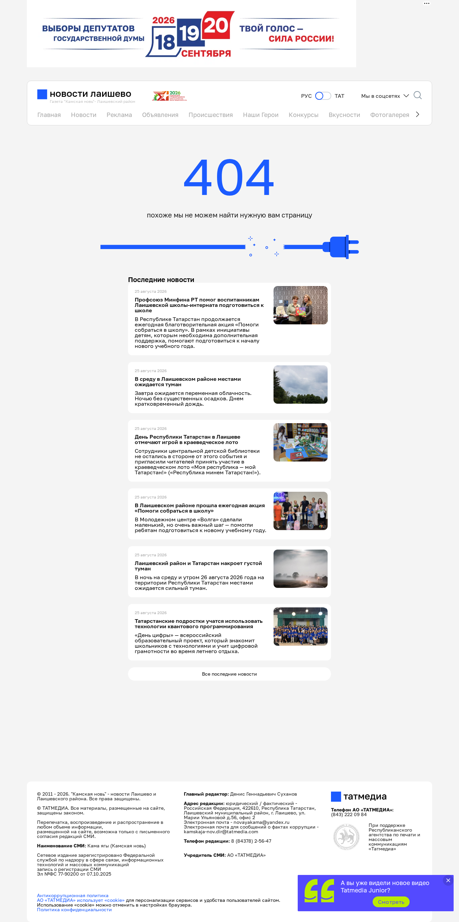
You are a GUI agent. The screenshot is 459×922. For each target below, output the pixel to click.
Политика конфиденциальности (74, 909)
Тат (339, 96)
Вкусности (344, 114)
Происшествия (211, 114)
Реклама (119, 114)
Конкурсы (304, 114)
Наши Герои (261, 114)
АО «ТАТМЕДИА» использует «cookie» (81, 900)
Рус (306, 96)
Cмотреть (391, 901)
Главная (49, 114)
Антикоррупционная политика (73, 895)
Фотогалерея (389, 114)
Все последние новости (229, 674)
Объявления (160, 114)
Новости (83, 114)
